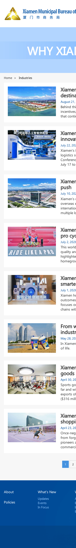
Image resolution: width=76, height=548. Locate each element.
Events (42, 503)
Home (8, 78)
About (9, 491)
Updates (43, 498)
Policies (9, 502)
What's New (47, 491)
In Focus (43, 507)
